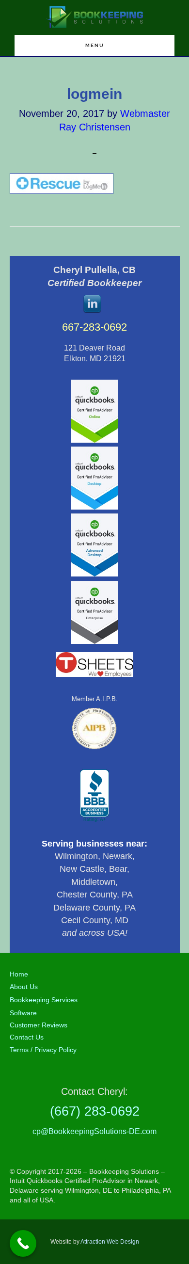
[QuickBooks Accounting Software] (94, 440)
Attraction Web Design (109, 1241)
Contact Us (27, 1037)
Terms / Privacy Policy (43, 1050)
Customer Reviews (38, 1025)
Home (19, 974)
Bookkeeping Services (44, 1000)
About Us (24, 987)
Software (23, 1013)
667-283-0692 (94, 327)
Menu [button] (94, 45)
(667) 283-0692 (95, 1111)
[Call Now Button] (23, 1243)
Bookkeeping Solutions (94, 17)
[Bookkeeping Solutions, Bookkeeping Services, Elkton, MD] (94, 796)
